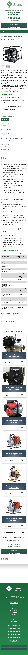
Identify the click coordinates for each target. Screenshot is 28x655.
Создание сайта (14, 602)
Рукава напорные (8, 321)
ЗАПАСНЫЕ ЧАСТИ (14, 610)
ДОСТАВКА (14, 617)
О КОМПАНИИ (14, 606)
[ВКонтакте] (1, 158)
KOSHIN (3, 126)
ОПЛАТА (14, 614)
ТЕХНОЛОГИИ (14, 612)
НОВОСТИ (14, 619)
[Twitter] (3, 158)
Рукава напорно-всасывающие (12, 318)
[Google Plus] (5, 158)
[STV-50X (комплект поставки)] (8, 67)
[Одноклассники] (5, 559)
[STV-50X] (12, 54)
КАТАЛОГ (14, 608)
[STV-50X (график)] (3, 67)
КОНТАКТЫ (14, 621)
